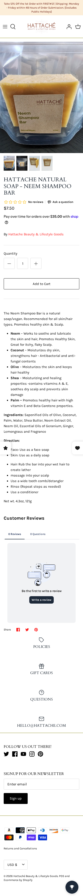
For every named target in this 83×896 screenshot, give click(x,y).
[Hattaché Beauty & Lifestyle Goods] (41, 26)
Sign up (16, 798)
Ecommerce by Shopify (18, 880)
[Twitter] (6, 754)
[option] (41, 97)
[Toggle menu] (5, 27)
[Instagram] (32, 754)
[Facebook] (15, 754)
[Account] (68, 27)
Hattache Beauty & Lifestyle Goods (36, 234)
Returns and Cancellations (20, 848)
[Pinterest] (40, 754)
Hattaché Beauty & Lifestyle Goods (35, 876)
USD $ (12, 865)
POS (61, 876)
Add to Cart (41, 284)
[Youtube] (23, 754)
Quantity (10, 253)
